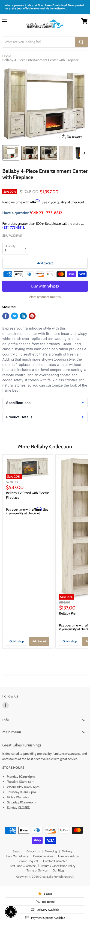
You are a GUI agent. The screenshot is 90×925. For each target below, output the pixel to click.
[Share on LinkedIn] (23, 316)
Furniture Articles (68, 856)
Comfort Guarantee (55, 861)
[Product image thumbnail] (29, 152)
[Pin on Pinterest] (32, 316)
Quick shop (16, 641)
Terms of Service (37, 870)
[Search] (81, 42)
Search (17, 851)
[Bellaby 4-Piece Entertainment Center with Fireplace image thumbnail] (11, 152)
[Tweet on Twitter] (14, 316)
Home (7, 56)
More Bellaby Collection (45, 446)
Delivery (67, 851)
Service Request (28, 861)
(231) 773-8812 (13, 227)
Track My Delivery (17, 856)
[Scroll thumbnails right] (83, 153)
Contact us (33, 851)
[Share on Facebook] (5, 316)
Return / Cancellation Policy (58, 866)
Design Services (43, 856)
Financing (51, 851)
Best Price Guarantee (22, 866)
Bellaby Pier (68, 613)
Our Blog (58, 870)
